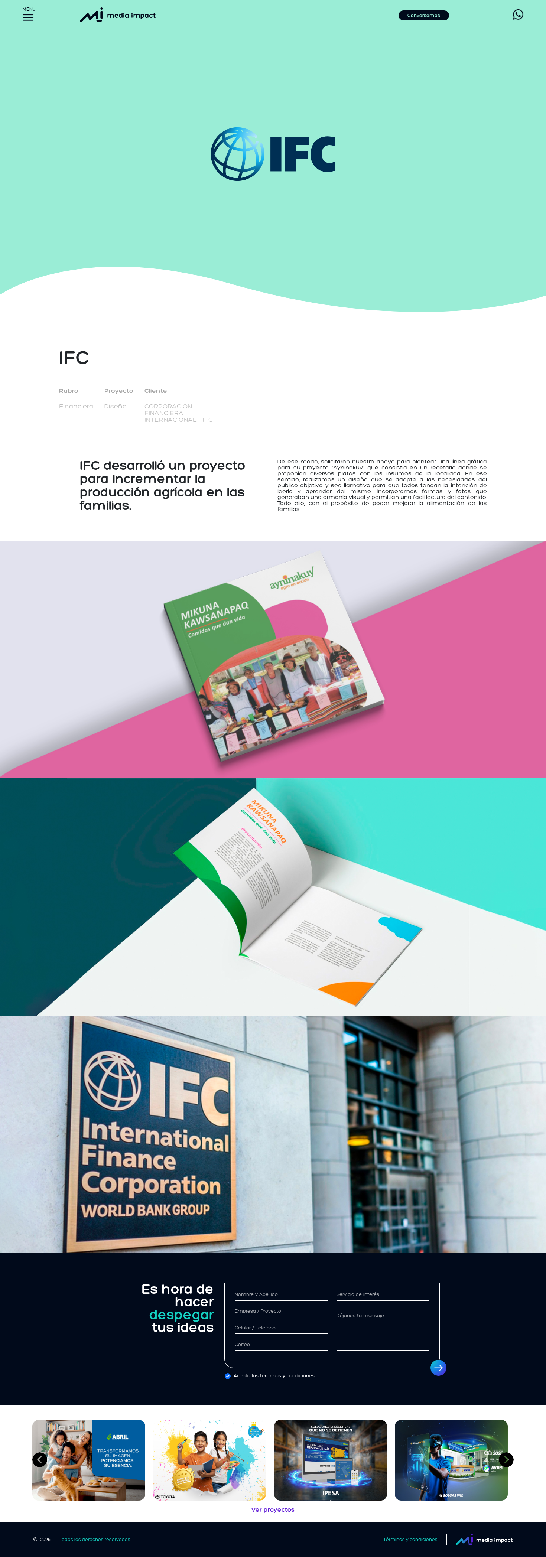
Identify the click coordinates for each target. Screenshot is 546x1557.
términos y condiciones (287, 1375)
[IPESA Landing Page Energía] (333, 1460)
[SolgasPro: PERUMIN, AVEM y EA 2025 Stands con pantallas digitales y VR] (454, 1460)
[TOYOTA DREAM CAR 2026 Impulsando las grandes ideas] (212, 1460)
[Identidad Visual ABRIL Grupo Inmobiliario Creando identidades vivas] (91, 1460)
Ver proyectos (273, 1509)
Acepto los (274, 1375)
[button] (39, 1459)
